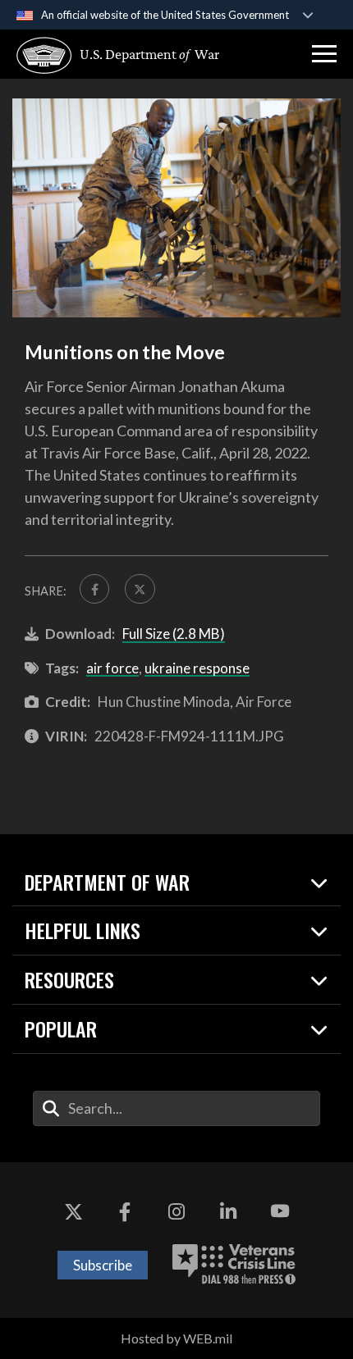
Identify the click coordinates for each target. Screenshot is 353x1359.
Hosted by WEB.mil (176, 1338)
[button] (324, 54)
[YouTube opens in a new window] (279, 1211)
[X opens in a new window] (73, 1211)
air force (112, 668)
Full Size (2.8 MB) (173, 633)
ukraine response (197, 668)
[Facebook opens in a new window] (124, 1211)
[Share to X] (139, 589)
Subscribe (102, 1265)
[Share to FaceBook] (94, 589)
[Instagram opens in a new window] (176, 1211)
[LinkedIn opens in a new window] (228, 1211)
